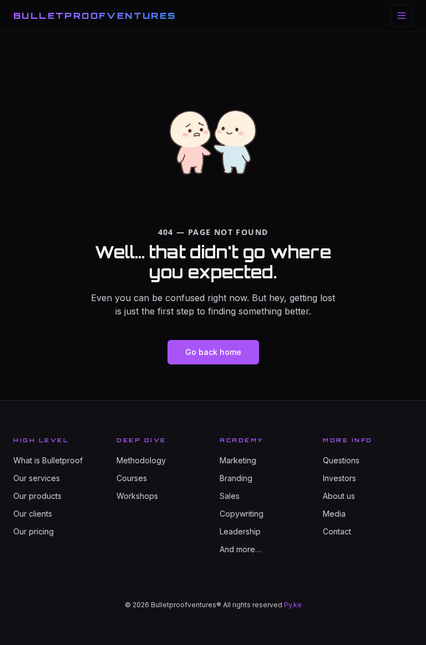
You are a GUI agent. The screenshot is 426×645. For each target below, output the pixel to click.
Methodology (141, 460)
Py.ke (293, 605)
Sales (230, 496)
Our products (37, 496)
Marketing (238, 460)
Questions (341, 460)
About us (339, 496)
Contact (337, 531)
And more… (240, 549)
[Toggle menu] (401, 15)
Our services (36, 478)
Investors (339, 478)
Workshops (137, 496)
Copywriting (241, 513)
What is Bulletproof (48, 460)
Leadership (240, 531)
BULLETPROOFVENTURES (94, 15)
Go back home (213, 352)
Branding (236, 478)
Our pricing (33, 531)
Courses (131, 478)
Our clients (32, 513)
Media (334, 513)
